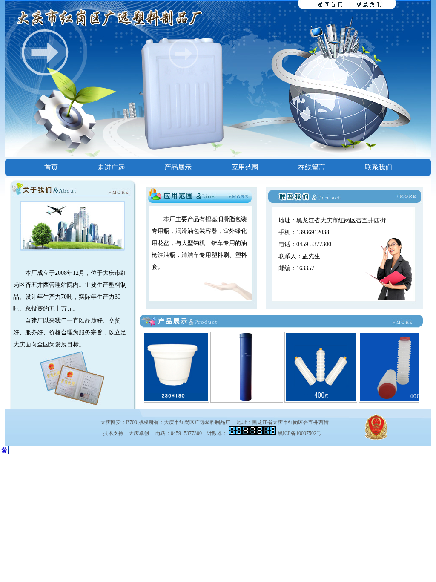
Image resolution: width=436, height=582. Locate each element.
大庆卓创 (139, 433)
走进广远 (111, 167)
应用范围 (244, 167)
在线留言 (311, 167)
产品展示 (178, 167)
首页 (51, 167)
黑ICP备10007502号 (299, 433)
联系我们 (378, 167)
